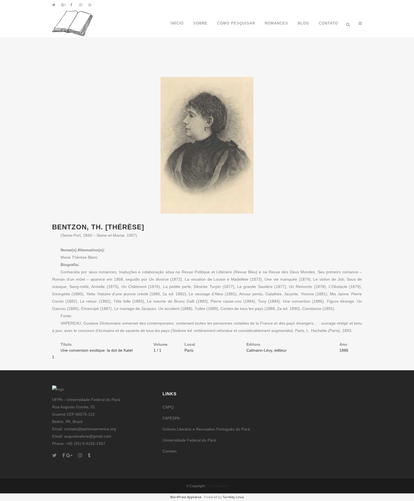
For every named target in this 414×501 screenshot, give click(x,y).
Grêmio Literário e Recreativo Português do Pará (206, 429)
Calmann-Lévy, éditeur (266, 350)
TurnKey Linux (233, 497)
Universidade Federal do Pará (189, 440)
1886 (343, 350)
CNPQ (168, 407)
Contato (170, 451)
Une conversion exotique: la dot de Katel (97, 350)
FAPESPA (171, 418)
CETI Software (217, 486)
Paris (188, 350)
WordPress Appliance (185, 497)
